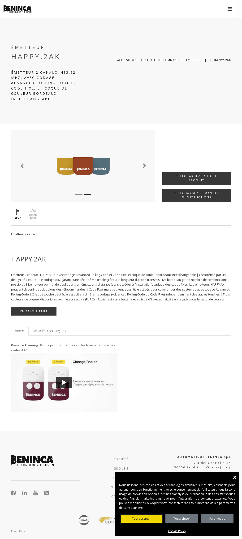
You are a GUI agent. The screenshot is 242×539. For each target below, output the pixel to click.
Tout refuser (181, 519)
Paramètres (217, 519)
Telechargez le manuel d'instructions (196, 195)
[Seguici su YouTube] (38, 492)
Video (20, 331)
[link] (17, 9)
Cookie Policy (177, 531)
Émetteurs (194, 60)
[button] (22, 166)
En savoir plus (33, 311)
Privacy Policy (18, 531)
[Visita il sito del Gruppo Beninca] (46, 492)
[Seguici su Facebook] (16, 492)
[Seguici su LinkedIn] (27, 492)
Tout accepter (141, 519)
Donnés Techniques (49, 331)
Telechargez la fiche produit (196, 178)
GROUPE (121, 468)
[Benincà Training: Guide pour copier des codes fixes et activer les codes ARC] (64, 382)
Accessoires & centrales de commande (149, 60)
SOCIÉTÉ (121, 459)
